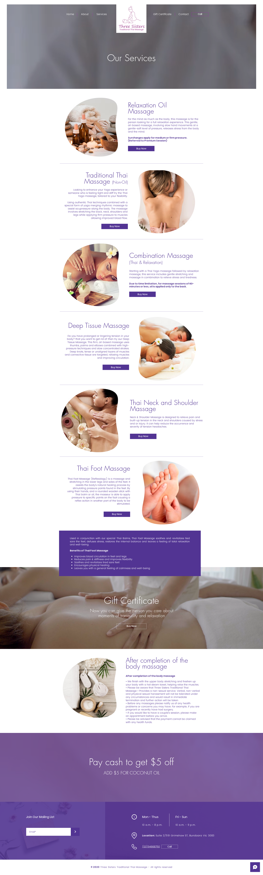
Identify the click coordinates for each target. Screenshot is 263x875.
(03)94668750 (151, 847)
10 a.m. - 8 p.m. (152, 825)
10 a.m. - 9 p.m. (185, 825)
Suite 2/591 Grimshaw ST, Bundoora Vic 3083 (185, 836)
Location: (149, 835)
